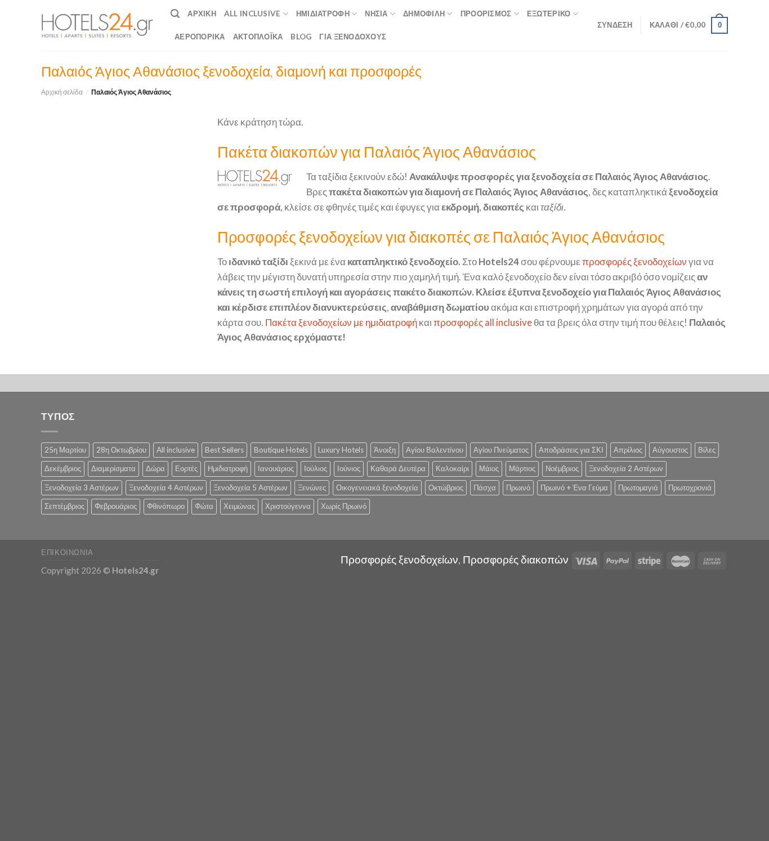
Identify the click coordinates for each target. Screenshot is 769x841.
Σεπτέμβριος (64, 506)
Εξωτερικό (548, 13)
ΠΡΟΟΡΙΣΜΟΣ (486, 13)
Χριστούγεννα (288, 506)
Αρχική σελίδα (62, 92)
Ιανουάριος (276, 468)
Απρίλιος (628, 449)
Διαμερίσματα (113, 468)
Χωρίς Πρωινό (343, 506)
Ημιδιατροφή (323, 13)
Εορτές (186, 468)
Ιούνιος (348, 468)
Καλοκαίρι (452, 468)
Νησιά (376, 13)
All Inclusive (252, 13)
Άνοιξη (385, 449)
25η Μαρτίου (65, 449)
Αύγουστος (670, 449)
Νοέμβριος (562, 468)
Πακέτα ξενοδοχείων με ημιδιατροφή (341, 322)
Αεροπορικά (200, 36)
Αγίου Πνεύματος (501, 449)
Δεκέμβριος (62, 468)
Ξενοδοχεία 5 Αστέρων (250, 487)
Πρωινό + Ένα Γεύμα (574, 487)
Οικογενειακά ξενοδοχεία (377, 487)
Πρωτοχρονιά (690, 487)
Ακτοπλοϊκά (258, 36)
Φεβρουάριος (116, 506)
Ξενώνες (312, 487)
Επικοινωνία (67, 552)
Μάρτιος (522, 468)
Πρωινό (518, 487)
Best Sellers (224, 449)
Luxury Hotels (341, 449)
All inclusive (176, 449)
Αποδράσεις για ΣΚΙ (571, 449)
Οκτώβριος (445, 487)
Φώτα (204, 506)
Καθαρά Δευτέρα (398, 468)
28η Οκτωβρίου (121, 449)
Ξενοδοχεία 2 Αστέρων (626, 468)
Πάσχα (484, 487)
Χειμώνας (239, 506)
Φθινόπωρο (166, 506)
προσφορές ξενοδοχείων (634, 261)
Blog (300, 36)
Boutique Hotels (281, 449)
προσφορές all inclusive (482, 322)
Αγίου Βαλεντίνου (434, 449)
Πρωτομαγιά (638, 487)
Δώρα (155, 468)
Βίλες (707, 449)
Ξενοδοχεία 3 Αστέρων (81, 487)
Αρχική (201, 13)
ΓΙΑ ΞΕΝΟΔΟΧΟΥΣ (352, 36)
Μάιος (489, 468)
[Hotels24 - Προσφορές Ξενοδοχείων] (97, 25)
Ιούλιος (315, 468)
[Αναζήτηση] (175, 14)
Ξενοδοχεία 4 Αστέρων (166, 487)
